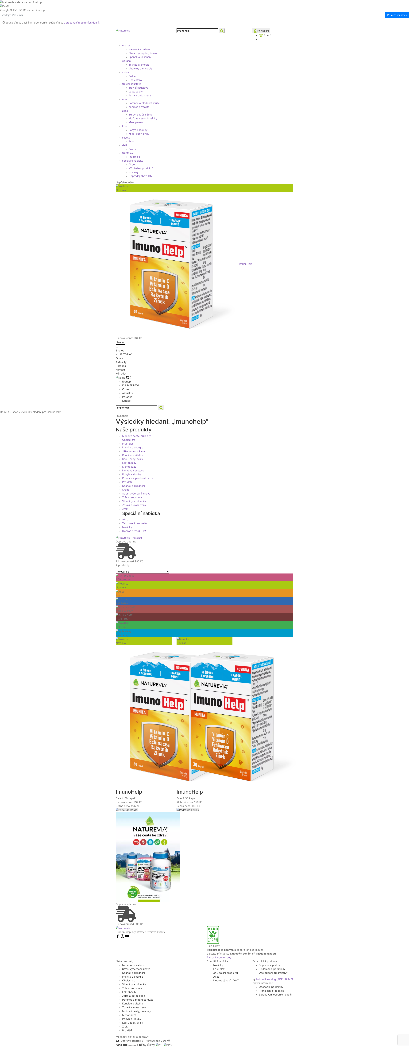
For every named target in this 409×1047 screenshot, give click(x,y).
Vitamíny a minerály (140, 68)
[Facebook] (118, 935)
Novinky (134, 172)
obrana (126, 60)
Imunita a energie (139, 64)
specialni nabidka (132, 160)
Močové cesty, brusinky (143, 118)
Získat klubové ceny (219, 957)
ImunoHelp (245, 264)
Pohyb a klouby (138, 129)
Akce (132, 164)
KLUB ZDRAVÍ (124, 354)
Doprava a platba (269, 965)
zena (125, 110)
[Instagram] (122, 935)
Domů (3, 412)
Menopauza (136, 122)
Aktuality (121, 362)
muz (124, 99)
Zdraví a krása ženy (140, 114)
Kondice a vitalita (139, 106)
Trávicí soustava (138, 87)
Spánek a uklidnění (140, 57)
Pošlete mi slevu (397, 15)
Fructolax (134, 156)
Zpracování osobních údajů (275, 994)
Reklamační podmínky (272, 969)
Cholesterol (136, 80)
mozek (126, 45)
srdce (125, 72)
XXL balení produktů (141, 168)
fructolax (127, 153)
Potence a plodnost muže (144, 103)
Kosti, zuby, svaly (139, 133)
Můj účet (121, 373)
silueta (126, 137)
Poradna (121, 365)
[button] (127, 809)
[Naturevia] (123, 30)
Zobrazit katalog (274, 979)
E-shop (120, 350)
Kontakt (120, 369)
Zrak (131, 141)
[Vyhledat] (222, 30)
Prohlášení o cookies (271, 990)
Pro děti (133, 149)
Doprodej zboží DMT (141, 176)
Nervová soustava (139, 49)
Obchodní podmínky (271, 986)
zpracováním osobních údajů (81, 22)
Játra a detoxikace (140, 95)
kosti (125, 126)
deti (124, 145)
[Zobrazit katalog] (129, 537)
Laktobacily (136, 91)
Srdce (132, 76)
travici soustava (131, 83)
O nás (119, 358)
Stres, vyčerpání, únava (143, 53)
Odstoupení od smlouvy (273, 972)
